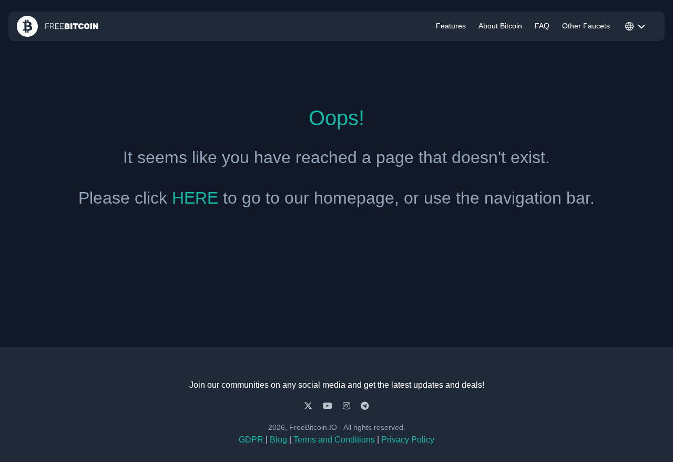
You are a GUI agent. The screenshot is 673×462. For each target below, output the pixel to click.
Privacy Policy (407, 439)
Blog (278, 439)
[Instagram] (347, 405)
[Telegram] (365, 405)
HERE (195, 197)
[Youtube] (328, 405)
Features (451, 26)
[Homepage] (57, 26)
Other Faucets (586, 26)
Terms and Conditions (334, 439)
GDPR (251, 439)
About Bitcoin (500, 26)
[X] (309, 405)
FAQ (542, 26)
